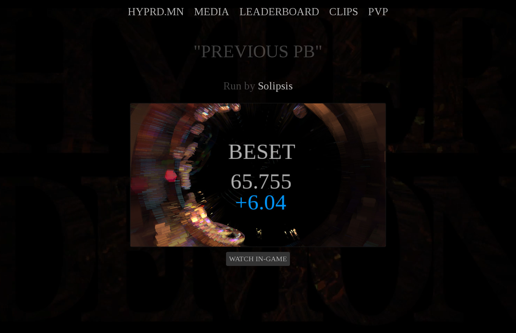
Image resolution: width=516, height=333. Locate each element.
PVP (378, 12)
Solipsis (275, 86)
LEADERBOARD (279, 12)
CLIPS (343, 12)
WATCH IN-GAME (258, 259)
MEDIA (211, 12)
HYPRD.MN (156, 12)
